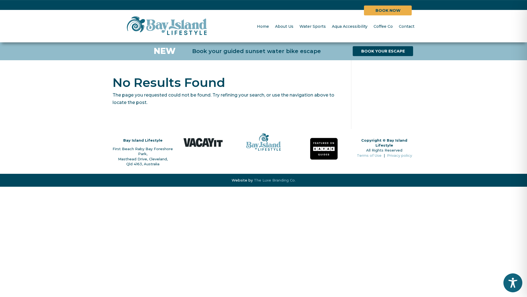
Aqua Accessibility (350, 26)
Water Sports (312, 26)
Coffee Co (383, 26)
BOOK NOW (387, 10)
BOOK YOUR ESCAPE (383, 51)
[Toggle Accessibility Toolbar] (513, 283)
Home (263, 26)
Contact (406, 26)
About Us (284, 26)
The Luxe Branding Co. (275, 180)
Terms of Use (369, 155)
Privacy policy (399, 155)
